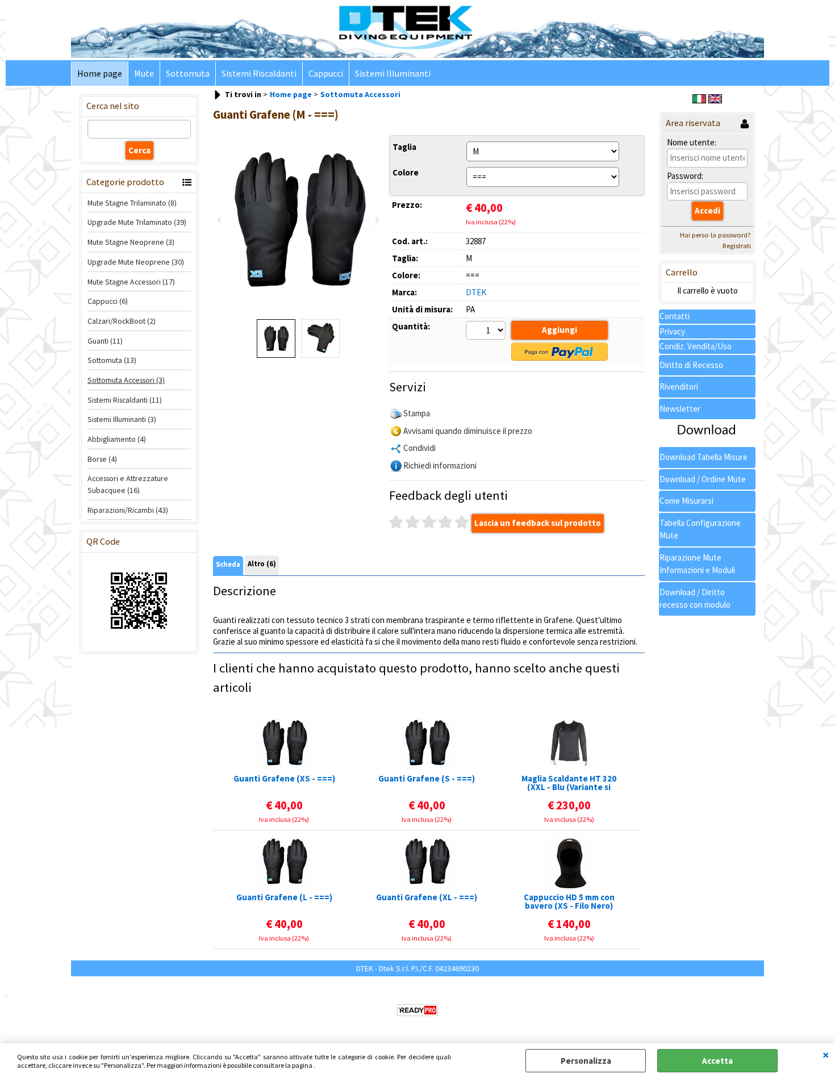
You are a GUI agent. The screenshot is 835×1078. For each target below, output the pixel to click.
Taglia (404, 146)
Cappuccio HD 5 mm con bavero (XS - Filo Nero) (569, 901)
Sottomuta (188, 73)
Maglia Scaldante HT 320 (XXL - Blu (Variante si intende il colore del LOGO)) (568, 782)
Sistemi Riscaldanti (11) (124, 400)
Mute (144, 73)
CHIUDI (826, 1054)
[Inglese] (715, 100)
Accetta (717, 1060)
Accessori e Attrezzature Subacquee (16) (127, 484)
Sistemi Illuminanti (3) (121, 419)
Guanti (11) (105, 341)
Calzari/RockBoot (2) (121, 321)
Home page (99, 73)
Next (376, 220)
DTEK (476, 292)
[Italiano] (699, 100)
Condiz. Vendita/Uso (695, 346)
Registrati (737, 245)
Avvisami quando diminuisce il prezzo (467, 430)
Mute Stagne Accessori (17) (131, 282)
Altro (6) (262, 563)
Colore (406, 172)
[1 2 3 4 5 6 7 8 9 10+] (487, 331)
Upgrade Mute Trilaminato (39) (136, 222)
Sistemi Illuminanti (393, 73)
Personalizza (586, 1060)
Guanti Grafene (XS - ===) (284, 779)
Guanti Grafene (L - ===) (284, 897)
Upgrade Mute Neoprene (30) (135, 262)
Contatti (674, 316)
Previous (220, 220)
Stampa (416, 413)
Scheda (228, 564)
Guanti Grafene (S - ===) (426, 779)
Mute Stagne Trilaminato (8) (132, 203)
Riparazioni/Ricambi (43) (127, 510)
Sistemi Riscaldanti (259, 73)
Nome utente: (691, 142)
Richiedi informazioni (440, 465)
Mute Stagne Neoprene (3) (130, 242)
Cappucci (325, 73)
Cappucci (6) (107, 301)
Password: (685, 175)
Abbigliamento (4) (116, 439)
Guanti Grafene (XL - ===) (426, 897)
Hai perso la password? (715, 235)
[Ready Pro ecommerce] (417, 1010)
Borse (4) (102, 459)
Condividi (419, 447)
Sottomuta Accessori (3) (126, 380)
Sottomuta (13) (111, 360)
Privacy (672, 331)
